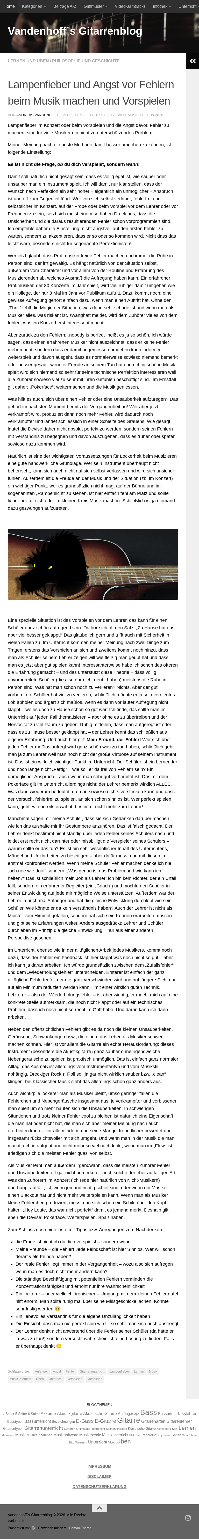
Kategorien (32, 6)
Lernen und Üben (28, 61)
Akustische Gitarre (100, 1413)
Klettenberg (164, 1428)
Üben (40, 1379)
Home (9, 6)
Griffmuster (94, 6)
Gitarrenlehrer (179, 1421)
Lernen (139, 1371)
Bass (148, 1412)
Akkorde (48, 1413)
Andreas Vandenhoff (37, 115)
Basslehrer (186, 1413)
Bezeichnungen (63, 1422)
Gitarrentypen (13, 1429)
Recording (149, 1435)
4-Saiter (8, 1414)
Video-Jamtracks (130, 6)
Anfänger (41, 1371)
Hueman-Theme (79, 1528)
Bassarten (166, 1414)
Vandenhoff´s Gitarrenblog (75, 31)
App (136, 1414)
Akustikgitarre (69, 1413)
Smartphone (189, 1435)
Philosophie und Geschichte (86, 61)
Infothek (160, 6)
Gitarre (128, 1420)
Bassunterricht (37, 1421)
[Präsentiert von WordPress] (33, 1528)
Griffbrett (69, 1428)
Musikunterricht (20, 1379)
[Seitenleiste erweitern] (192, 61)
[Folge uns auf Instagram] (188, 1518)
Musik (153, 1371)
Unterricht (55, 1379)
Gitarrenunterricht (92, 1371)
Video (111, 1442)
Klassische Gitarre (142, 1429)
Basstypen (15, 1422)
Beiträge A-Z (64, 6)
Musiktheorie (90, 1435)
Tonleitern (81, 1442)
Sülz (71, 1442)
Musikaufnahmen (39, 1435)
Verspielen (74, 1379)
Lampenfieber (119, 1371)
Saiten (176, 1435)
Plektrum (134, 1435)
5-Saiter (21, 1414)
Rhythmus (164, 1435)
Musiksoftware (65, 1435)
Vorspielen (94, 1379)
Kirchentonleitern (116, 1428)
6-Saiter (34, 1414)
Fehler (70, 1371)
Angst (57, 1371)
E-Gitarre (105, 1421)
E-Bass (85, 1421)
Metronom (8, 1435)
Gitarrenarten (153, 1421)
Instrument (98, 1428)
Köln (174, 1428)
